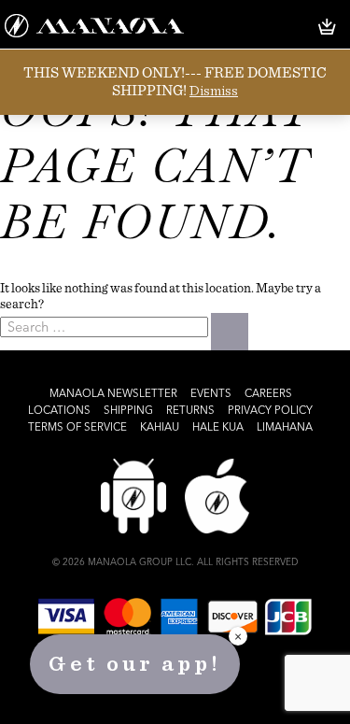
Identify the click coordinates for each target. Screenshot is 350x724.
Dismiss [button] (213, 90)
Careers (268, 394)
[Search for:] (105, 326)
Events (210, 394)
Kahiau (159, 427)
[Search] (229, 331)
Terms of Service (77, 427)
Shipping (128, 411)
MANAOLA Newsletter (113, 394)
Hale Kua (218, 427)
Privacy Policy (270, 411)
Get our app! (135, 664)
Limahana (285, 427)
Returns (190, 411)
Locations (59, 411)
